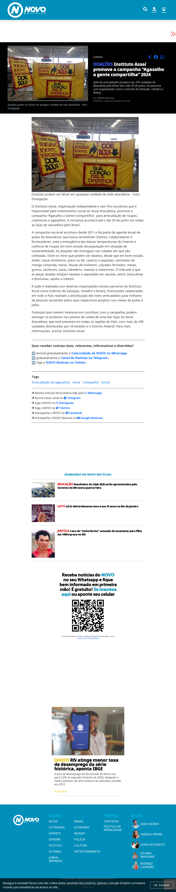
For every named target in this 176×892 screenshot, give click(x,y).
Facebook (75, 413)
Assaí (76, 382)
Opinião (55, 839)
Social (105, 382)
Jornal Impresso (56, 859)
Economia (81, 827)
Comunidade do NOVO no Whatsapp (99, 353)
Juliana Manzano (147, 855)
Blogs (53, 821)
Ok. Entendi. (162, 885)
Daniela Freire (151, 834)
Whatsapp (94, 393)
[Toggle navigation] (163, 9)
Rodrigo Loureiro (147, 865)
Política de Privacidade (88, 638)
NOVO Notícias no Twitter (66, 362)
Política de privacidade (113, 828)
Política (55, 845)
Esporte (55, 833)
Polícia (79, 839)
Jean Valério (150, 824)
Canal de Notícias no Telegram (84, 358)
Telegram (74, 398)
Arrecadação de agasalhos (51, 382)
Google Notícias (91, 418)
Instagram (66, 403)
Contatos (111, 821)
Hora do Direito (153, 845)
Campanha (90, 382)
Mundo (79, 833)
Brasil (79, 821)
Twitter (64, 408)
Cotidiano (57, 827)
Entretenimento (85, 851)
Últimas (55, 851)
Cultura (80, 845)
